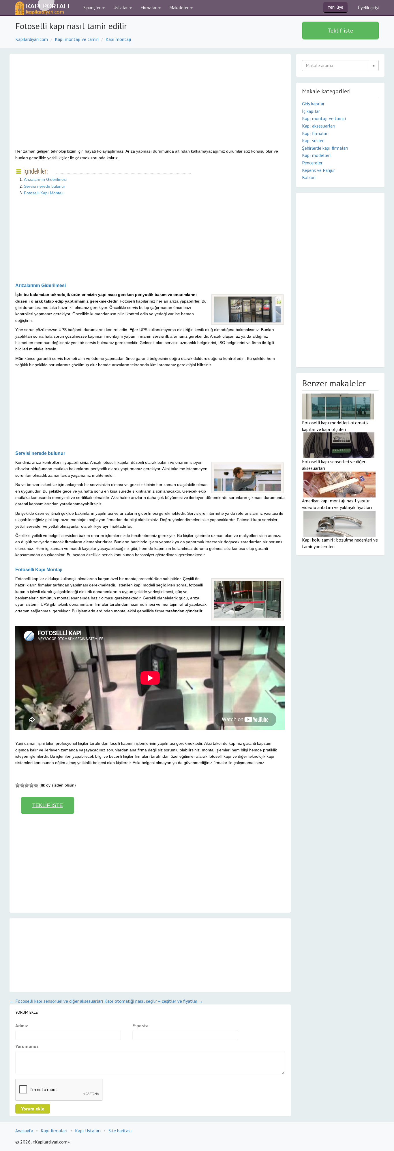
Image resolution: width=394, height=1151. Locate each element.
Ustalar (121, 7)
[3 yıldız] (27, 785)
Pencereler (312, 163)
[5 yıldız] (36, 785)
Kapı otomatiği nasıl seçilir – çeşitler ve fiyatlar (153, 1001)
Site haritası (120, 1130)
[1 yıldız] (17, 785)
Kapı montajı (118, 39)
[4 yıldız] (31, 785)
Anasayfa (24, 1130)
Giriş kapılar (313, 104)
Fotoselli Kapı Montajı (43, 193)
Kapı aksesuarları (318, 126)
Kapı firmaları (315, 133)
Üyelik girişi (368, 7)
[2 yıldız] (22, 785)
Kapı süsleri (313, 140)
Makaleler (179, 7)
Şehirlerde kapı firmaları (325, 148)
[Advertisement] (63, 106)
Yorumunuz (27, 1046)
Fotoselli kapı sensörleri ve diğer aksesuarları (56, 1001)
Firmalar (149, 7)
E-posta (140, 1025)
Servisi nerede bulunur (44, 186)
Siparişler (92, 7)
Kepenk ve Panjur (318, 170)
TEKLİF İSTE (47, 805)
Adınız (21, 1025)
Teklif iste (340, 30)
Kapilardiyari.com (31, 39)
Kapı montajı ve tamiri (77, 39)
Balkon (309, 177)
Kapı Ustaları (88, 1130)
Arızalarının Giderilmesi (45, 179)
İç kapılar (311, 111)
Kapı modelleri (316, 155)
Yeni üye (335, 7)
